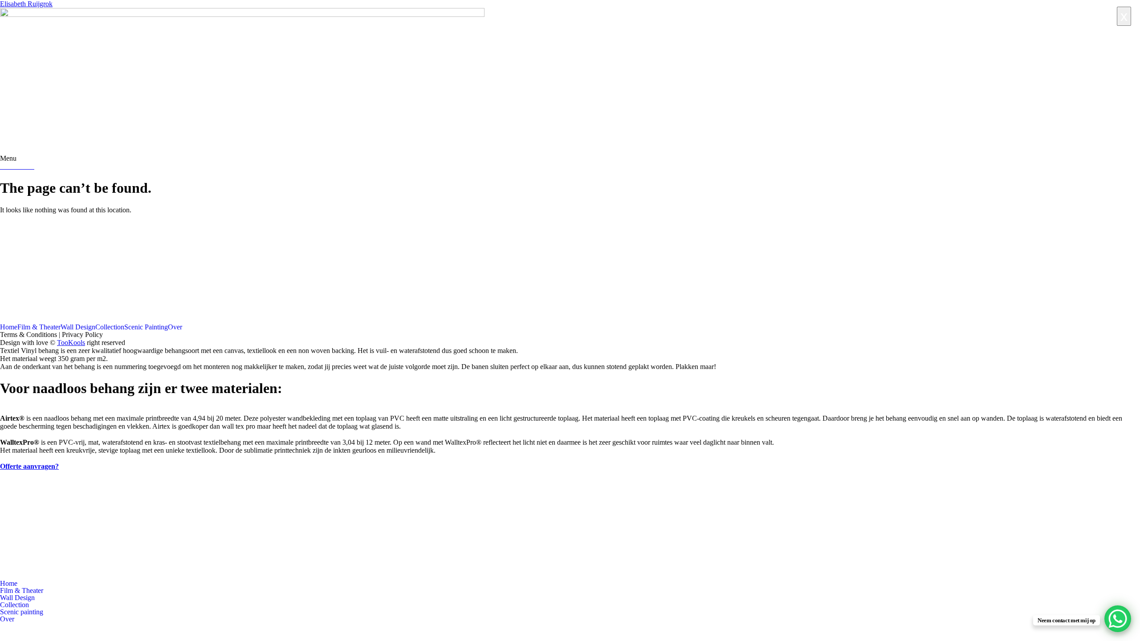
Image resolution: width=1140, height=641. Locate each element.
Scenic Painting (146, 327)
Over (175, 327)
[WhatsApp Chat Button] (1117, 618)
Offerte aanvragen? (29, 466)
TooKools (71, 342)
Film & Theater (39, 327)
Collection (109, 327)
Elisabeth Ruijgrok (26, 4)
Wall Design (78, 327)
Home (8, 327)
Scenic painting (21, 612)
